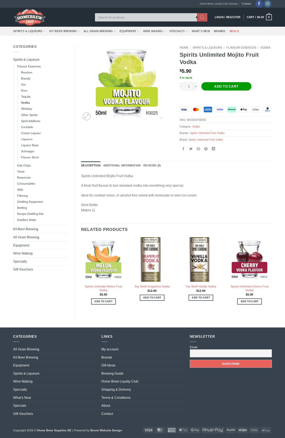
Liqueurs (27, 139)
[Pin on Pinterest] (206, 149)
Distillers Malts (26, 220)
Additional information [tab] (122, 165)
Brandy (25, 78)
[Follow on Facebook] (259, 4)
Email (193, 347)
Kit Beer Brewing (63, 31)
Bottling (22, 207)
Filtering (22, 195)
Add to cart (226, 86)
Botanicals (24, 177)
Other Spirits (29, 115)
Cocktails (27, 127)
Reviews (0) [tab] (152, 165)
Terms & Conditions (115, 397)
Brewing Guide (112, 373)
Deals (234, 31)
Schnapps (27, 151)
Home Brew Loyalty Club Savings (219, 3)
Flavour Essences (29, 66)
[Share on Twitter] (191, 149)
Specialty (177, 31)
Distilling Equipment (30, 201)
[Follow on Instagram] (267, 4)
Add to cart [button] (103, 301)
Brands (220, 31)
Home (184, 47)
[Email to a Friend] (198, 149)
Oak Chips (24, 165)
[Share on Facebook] (183, 149)
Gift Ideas (108, 365)
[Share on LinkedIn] (213, 149)
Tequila (25, 96)
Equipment (128, 31)
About (105, 405)
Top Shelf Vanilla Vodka (200, 286)
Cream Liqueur (31, 133)
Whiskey (26, 108)
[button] (259, 17)
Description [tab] (90, 165)
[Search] (202, 17)
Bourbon (26, 72)
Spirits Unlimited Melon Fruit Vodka (103, 288)
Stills (20, 189)
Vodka (25, 102)
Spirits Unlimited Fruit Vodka (207, 133)
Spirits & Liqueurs (28, 31)
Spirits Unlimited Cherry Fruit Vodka (250, 288)
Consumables (26, 183)
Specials (19, 405)
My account (109, 349)
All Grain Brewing (98, 31)
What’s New (201, 31)
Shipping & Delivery (116, 389)
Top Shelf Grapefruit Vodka (152, 286)
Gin (23, 84)
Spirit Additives (30, 121)
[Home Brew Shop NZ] (30, 17)
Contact (246, 3)
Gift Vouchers (23, 269)
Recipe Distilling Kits (30, 213)
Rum (24, 90)
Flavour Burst (30, 157)
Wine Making (153, 31)
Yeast (20, 171)
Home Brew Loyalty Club (119, 381)
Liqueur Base (30, 145)
